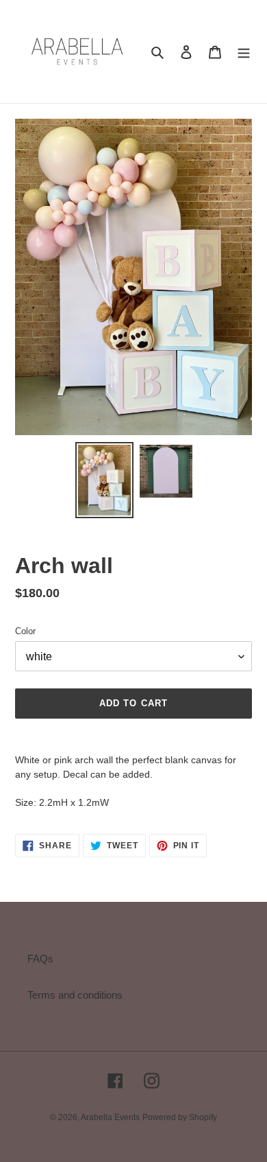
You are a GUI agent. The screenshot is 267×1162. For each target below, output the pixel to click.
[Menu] (243, 52)
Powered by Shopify (179, 1117)
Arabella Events (110, 1117)
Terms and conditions (75, 995)
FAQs (40, 958)
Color (25, 631)
